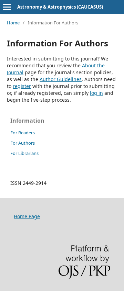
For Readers (22, 133)
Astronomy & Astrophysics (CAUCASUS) (60, 7)
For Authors (22, 143)
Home (13, 23)
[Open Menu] (7, 7)
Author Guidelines (61, 79)
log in (96, 93)
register (22, 86)
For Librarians (24, 153)
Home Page (27, 216)
